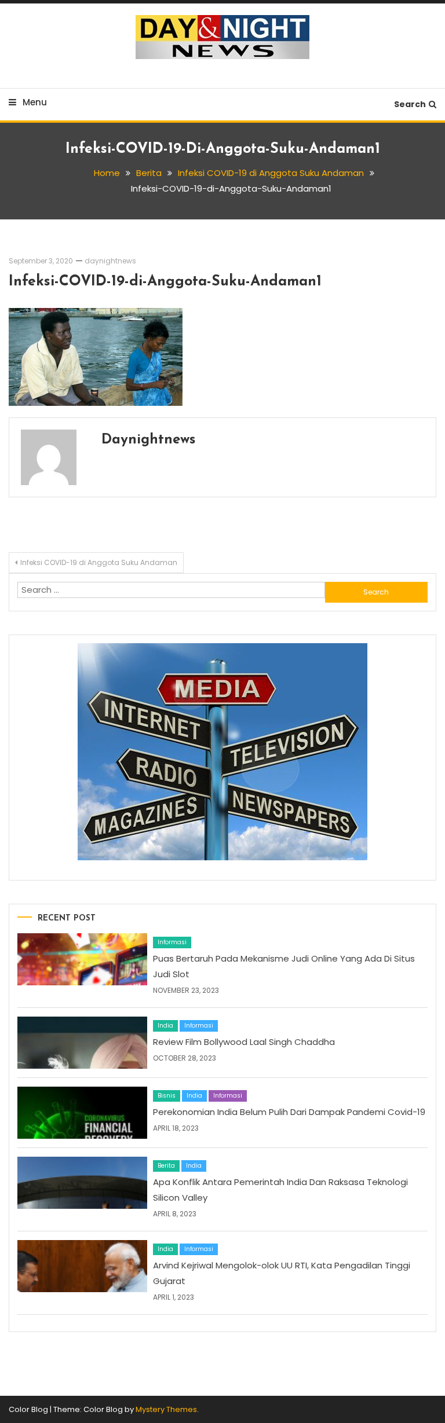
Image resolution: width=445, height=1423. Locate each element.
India (165, 1025)
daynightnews (110, 261)
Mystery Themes (166, 1409)
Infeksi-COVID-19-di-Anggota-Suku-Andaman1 (165, 281)
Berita (166, 1165)
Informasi (172, 942)
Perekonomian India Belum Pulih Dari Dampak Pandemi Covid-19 (289, 1112)
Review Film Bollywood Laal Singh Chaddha (244, 1042)
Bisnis (167, 1095)
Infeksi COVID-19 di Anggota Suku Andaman (98, 562)
